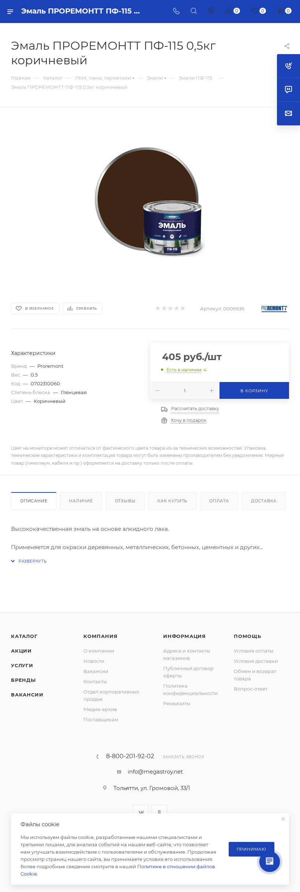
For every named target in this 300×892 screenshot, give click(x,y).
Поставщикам (100, 719)
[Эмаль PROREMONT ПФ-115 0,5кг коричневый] (150, 202)
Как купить (172, 500)
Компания (100, 636)
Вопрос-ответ (250, 689)
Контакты (95, 681)
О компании (98, 651)
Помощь (247, 636)
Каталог (24, 636)
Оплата (219, 500)
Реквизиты (176, 703)
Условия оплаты (253, 651)
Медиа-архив (100, 709)
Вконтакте (141, 812)
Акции (21, 651)
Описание (33, 500)
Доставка (264, 500)
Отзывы (125, 500)
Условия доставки (256, 661)
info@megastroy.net (155, 771)
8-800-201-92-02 (130, 756)
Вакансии (27, 695)
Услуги (22, 665)
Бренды (23, 680)
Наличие (81, 500)
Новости (93, 661)
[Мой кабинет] (211, 11)
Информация (184, 636)
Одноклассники (159, 812)
